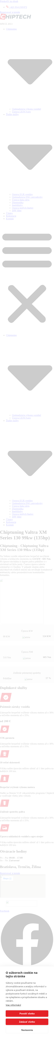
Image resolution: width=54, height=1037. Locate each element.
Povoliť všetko (27, 1013)
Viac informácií (13, 1004)
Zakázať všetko (27, 1022)
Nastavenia (27, 1030)
